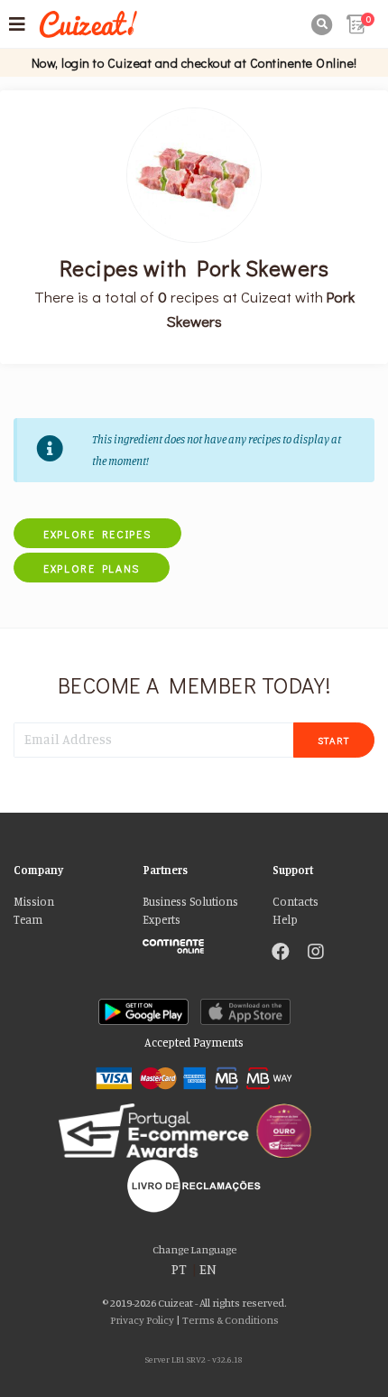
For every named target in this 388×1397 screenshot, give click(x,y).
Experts (161, 920)
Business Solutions (190, 901)
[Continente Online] (194, 942)
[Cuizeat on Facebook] (280, 953)
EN (208, 1269)
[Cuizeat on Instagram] (315, 953)
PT (179, 1269)
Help (285, 920)
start (334, 740)
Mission (34, 901)
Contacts (296, 901)
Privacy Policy (142, 1320)
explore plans (91, 568)
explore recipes (97, 533)
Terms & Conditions (230, 1320)
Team (28, 920)
